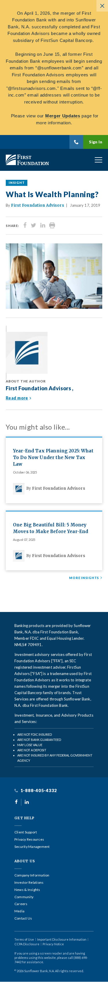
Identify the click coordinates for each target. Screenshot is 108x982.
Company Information (32, 875)
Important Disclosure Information (61, 939)
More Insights (84, 578)
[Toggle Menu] (98, 159)
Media (19, 911)
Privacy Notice (53, 944)
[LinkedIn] (42, 225)
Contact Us (23, 918)
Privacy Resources (29, 839)
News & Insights (27, 890)
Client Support (25, 832)
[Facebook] (25, 225)
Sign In (95, 142)
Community (23, 897)
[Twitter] (33, 225)
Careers (21, 904)
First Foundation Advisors (37, 205)
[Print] (52, 225)
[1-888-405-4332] (76, 142)
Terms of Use (24, 939)
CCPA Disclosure (26, 944)
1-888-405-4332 (38, 790)
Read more (17, 397)
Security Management (32, 847)
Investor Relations (28, 883)
